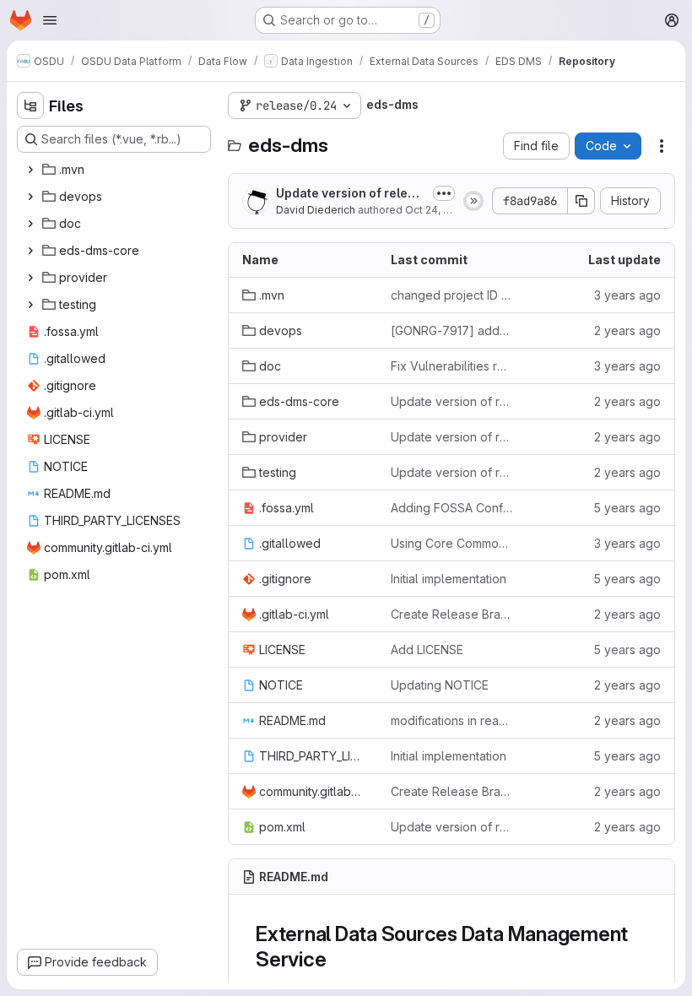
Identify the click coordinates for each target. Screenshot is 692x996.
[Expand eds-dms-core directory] (30, 251)
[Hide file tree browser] (30, 105)
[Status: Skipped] (473, 201)
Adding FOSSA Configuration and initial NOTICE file (451, 508)
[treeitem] (115, 169)
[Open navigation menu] (49, 20)
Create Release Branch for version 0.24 (451, 614)
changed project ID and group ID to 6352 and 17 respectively (451, 295)
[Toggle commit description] (444, 193)
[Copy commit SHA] (581, 200)
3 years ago (627, 295)
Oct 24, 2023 (436, 209)
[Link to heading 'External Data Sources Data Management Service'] (337, 959)
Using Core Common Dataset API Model (451, 543)
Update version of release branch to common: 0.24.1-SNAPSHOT (349, 194)
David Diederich (315, 209)
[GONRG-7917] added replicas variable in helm (451, 330)
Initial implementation (448, 578)
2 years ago (627, 330)
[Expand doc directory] (30, 224)
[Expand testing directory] (30, 305)
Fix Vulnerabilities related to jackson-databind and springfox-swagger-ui (451, 366)
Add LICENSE (427, 649)
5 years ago (627, 508)
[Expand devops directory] (30, 197)
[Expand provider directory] (30, 278)
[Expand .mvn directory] (30, 170)
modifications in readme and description (451, 720)
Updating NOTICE (440, 685)
